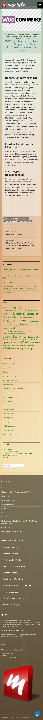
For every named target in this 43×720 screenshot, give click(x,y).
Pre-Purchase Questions (11, 451)
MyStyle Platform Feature (10, 333)
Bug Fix (15, 307)
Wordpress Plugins (11, 604)
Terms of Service (7, 630)
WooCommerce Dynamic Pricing (25, 345)
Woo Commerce (10, 221)
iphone (18, 325)
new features (21, 333)
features (6, 325)
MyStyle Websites (7, 504)
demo (26, 317)
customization (13, 314)
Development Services (13, 579)
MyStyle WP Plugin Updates (13, 389)
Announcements (9, 35)
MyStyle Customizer (10, 380)
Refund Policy (19, 630)
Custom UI (22, 317)
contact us (13, 626)
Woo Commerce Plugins (13, 598)
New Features (8, 393)
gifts (10, 325)
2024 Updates (8, 282)
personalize (27, 337)
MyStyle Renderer (9, 384)
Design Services (10, 572)
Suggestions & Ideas (10, 455)
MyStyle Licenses (10, 592)
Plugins (15, 339)
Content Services (10, 553)
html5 (14, 325)
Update (35, 339)
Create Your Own (17, 310)
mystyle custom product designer (17, 218)
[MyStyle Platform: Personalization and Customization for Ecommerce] (21, 683)
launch (24, 324)
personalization (12, 336)
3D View (5, 308)
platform (5, 339)
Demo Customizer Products (15, 566)
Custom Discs (33, 310)
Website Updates (9, 426)
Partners (4, 508)
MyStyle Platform (14, 4)
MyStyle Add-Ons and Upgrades (17, 585)
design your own (15, 321)
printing (21, 339)
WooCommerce (30, 342)
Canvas (27, 308)
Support (6, 457)
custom (25, 310)
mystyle (11, 328)
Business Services (10, 547)
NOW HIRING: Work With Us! (12, 531)
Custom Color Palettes (14, 233)
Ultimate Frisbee (28, 339)
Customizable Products (13, 560)
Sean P (26, 51)
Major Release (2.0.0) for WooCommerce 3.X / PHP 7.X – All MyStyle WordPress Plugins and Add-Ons (20, 244)
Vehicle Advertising (15, 342)
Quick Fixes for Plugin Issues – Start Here (17, 453)
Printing (6, 405)
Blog (2, 513)
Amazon (10, 308)
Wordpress (25, 38)
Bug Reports (7, 449)
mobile (5, 328)
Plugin (10, 339)
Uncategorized (8, 418)
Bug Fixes (21, 308)
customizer (31, 314)
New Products (8, 397)
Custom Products (10, 317)
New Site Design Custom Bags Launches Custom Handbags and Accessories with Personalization (20, 287)
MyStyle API (5, 496)
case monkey (7, 310)
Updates (6, 342)
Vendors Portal (6, 527)
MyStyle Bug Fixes (23, 35)
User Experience (8, 422)
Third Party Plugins (10, 409)
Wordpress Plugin (25, 221)
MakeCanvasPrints (33, 325)
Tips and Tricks (8, 413)
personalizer (35, 337)
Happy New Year (9, 292)
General (5, 372)
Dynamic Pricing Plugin (33, 321)
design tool (32, 317)
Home (3, 488)
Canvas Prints (33, 308)
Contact (4, 517)
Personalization (25, 37)
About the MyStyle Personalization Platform (17, 492)
